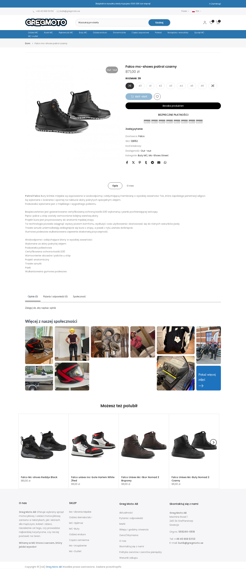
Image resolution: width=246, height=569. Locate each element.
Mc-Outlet (75, 551)
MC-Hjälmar (76, 523)
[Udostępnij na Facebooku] (127, 162)
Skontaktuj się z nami (131, 546)
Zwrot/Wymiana (128, 535)
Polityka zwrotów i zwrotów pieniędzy (140, 552)
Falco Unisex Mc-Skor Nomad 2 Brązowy (140, 479)
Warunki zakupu (128, 557)
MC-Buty (74, 528)
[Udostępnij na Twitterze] (133, 162)
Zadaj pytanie (134, 129)
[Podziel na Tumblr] (146, 162)
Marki (122, 524)
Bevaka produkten (173, 105)
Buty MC (83, 32)
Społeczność (79, 297)
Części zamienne (79, 540)
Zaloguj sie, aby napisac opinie (40, 308)
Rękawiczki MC (66, 32)
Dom (27, 43)
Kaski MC (48, 32)
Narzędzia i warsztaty (178, 32)
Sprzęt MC (199, 32)
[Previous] (24, 442)
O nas (130, 185)
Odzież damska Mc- (80, 517)
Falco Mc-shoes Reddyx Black (39, 477)
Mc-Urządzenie (78, 545)
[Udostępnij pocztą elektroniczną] (158, 162)
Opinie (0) (33, 297)
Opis (115, 185)
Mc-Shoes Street (159, 155)
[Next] (213, 442)
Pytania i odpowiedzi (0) (55, 297)
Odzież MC (33, 32)
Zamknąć (32, 4)
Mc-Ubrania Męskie (80, 512)
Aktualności (126, 512)
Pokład (158, 32)
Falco (141, 136)
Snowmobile (119, 32)
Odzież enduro (100, 32)
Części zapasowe (140, 32)
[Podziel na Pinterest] (139, 162)
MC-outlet (33, 36)
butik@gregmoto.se (70, 11)
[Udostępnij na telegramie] (152, 162)
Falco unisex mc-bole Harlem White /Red (92, 479)
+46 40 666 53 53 (45, 11)
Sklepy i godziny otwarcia (133, 529)
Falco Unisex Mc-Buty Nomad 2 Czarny (190, 479)
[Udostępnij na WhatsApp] (165, 162)
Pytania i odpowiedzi (131, 518)
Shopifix (116, 566)
